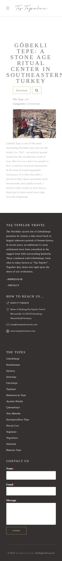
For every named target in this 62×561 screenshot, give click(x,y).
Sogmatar (11, 431)
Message (12, 500)
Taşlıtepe (11, 389)
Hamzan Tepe (13, 450)
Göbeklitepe (13, 358)
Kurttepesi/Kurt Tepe (17, 419)
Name (10, 468)
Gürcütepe (12, 383)
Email (10, 484)
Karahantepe (13, 364)
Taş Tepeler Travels (24, 553)
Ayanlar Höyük (15, 401)
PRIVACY (13, 285)
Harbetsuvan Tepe (16, 395)
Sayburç (10, 370)
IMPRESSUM (15, 279)
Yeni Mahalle (13, 413)
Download (21, 90)
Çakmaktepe (13, 407)
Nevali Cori (12, 425)
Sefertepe (11, 377)
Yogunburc (12, 438)
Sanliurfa (11, 444)
